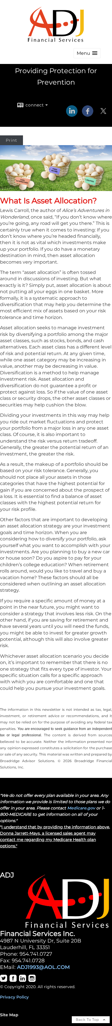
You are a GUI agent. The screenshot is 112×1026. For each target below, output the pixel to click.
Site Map (9, 1014)
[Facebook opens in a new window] (87, 114)
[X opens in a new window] (103, 114)
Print (11, 140)
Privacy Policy (14, 997)
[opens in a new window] (3, 980)
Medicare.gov (81, 808)
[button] (87, 53)
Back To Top (88, 1019)
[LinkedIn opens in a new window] (72, 114)
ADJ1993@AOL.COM (43, 967)
